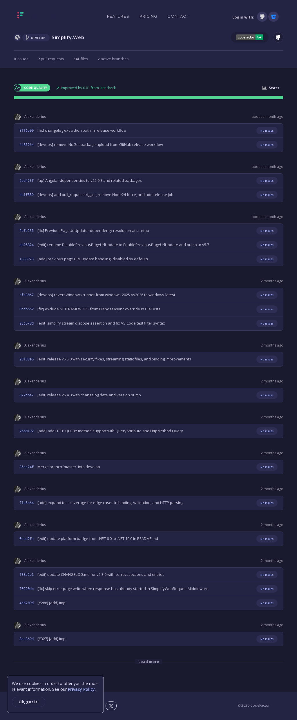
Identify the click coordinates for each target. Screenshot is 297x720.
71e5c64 (26, 503)
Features (118, 16)
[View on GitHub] (278, 37)
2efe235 (26, 230)
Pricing (148, 16)
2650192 (26, 431)
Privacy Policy (81, 689)
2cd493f (26, 180)
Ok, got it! (29, 701)
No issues (267, 130)
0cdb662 (26, 309)
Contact (178, 16)
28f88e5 (26, 359)
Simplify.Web (68, 37)
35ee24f (26, 467)
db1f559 (26, 195)
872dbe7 (26, 395)
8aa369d (26, 639)
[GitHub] (262, 17)
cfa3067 (26, 295)
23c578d (26, 323)
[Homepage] (38, 16)
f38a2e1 (26, 574)
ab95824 (26, 245)
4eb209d (26, 603)
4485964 (26, 144)
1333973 (26, 259)
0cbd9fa (26, 538)
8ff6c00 (26, 130)
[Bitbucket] (273, 17)
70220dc (26, 589)
